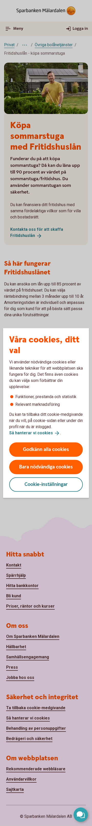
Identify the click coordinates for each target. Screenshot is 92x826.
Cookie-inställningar (46, 484)
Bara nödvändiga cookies (46, 467)
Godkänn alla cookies (46, 449)
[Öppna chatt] (81, 815)
